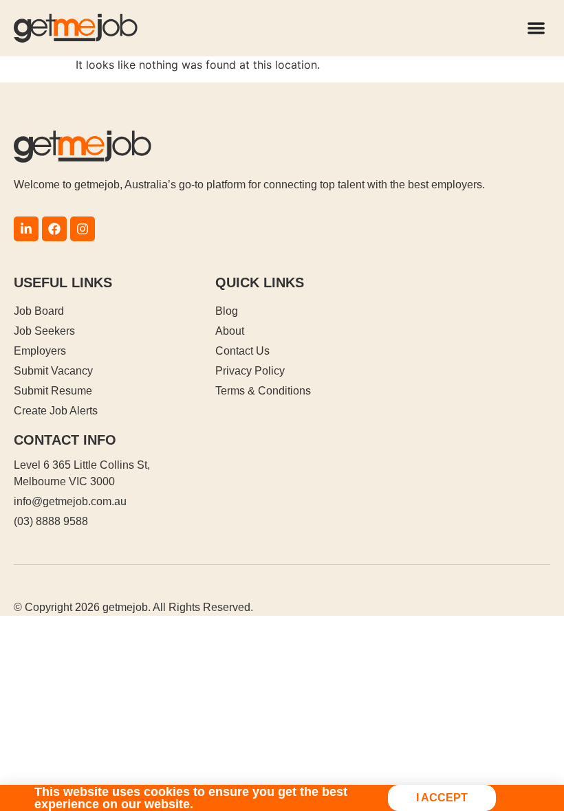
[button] (537, 28)
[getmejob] (76, 28)
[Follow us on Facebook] (54, 228)
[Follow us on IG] (82, 228)
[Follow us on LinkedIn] (26, 228)
